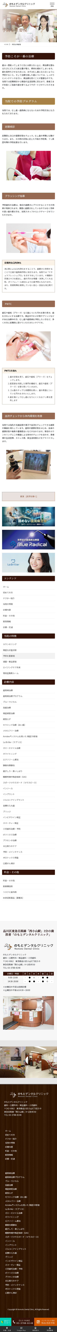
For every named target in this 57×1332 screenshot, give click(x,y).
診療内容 (7, 609)
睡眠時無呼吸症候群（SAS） (15, 776)
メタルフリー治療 (11, 730)
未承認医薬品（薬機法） (13, 897)
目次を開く (31, 496)
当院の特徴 (8, 604)
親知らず (7, 719)
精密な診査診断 (10, 650)
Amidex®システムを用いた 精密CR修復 (20, 736)
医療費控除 (8, 886)
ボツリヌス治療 (10, 834)
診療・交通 (8, 627)
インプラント (9, 794)
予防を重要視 (9, 655)
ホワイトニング (10, 753)
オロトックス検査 (11, 857)
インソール (8, 788)
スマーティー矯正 (10, 823)
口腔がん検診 (9, 863)
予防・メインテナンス (12, 851)
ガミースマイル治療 (11, 748)
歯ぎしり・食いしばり (12, 771)
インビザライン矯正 (11, 817)
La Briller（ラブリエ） (13, 742)
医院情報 (7, 621)
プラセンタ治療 (10, 840)
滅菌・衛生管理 (10, 661)
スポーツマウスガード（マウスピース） (20, 782)
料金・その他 (9, 615)
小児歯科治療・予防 (11, 828)
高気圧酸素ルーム (11, 673)
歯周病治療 (8, 690)
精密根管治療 (9, 713)
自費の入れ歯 (9, 805)
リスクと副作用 (10, 892)
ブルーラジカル (10, 701)
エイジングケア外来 (11, 667)
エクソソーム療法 (11, 759)
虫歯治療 (7, 707)
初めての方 (8, 592)
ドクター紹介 (9, 598)
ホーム (6, 586)
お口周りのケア (10, 846)
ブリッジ (7, 811)
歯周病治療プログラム (12, 696)
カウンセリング (10, 644)
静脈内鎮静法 (9, 765)
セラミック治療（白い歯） (14, 724)
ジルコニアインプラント (13, 799)
